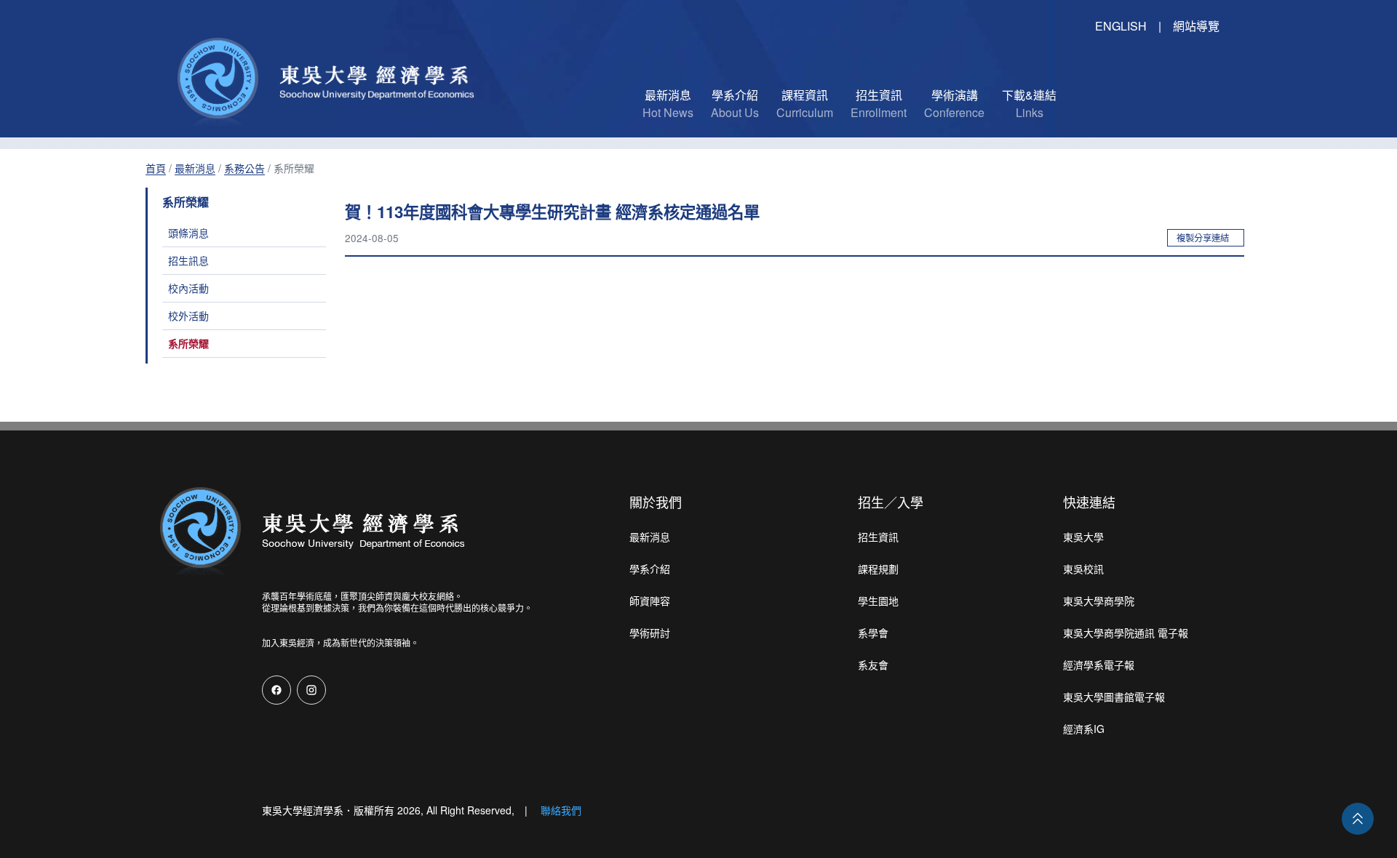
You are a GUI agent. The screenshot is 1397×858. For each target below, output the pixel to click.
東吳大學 (1083, 536)
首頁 (156, 168)
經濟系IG (1084, 728)
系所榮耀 (188, 343)
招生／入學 (890, 501)
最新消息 (195, 168)
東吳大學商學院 (1098, 600)
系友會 (873, 664)
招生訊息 (188, 260)
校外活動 (188, 315)
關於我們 (655, 501)
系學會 (873, 632)
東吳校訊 (1083, 568)
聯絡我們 (561, 810)
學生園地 (878, 600)
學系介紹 (649, 568)
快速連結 (1089, 501)
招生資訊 (878, 536)
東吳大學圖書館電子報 (1114, 696)
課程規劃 (878, 568)
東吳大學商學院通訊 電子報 (1125, 632)
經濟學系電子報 (1098, 664)
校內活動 (188, 288)
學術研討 (649, 632)
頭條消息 (188, 232)
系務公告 (244, 168)
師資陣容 (649, 600)
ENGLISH (1121, 25)
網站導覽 (1196, 25)
